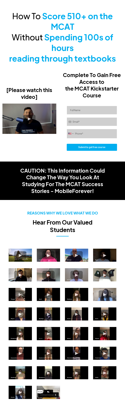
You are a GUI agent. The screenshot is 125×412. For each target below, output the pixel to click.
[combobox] (70, 133)
